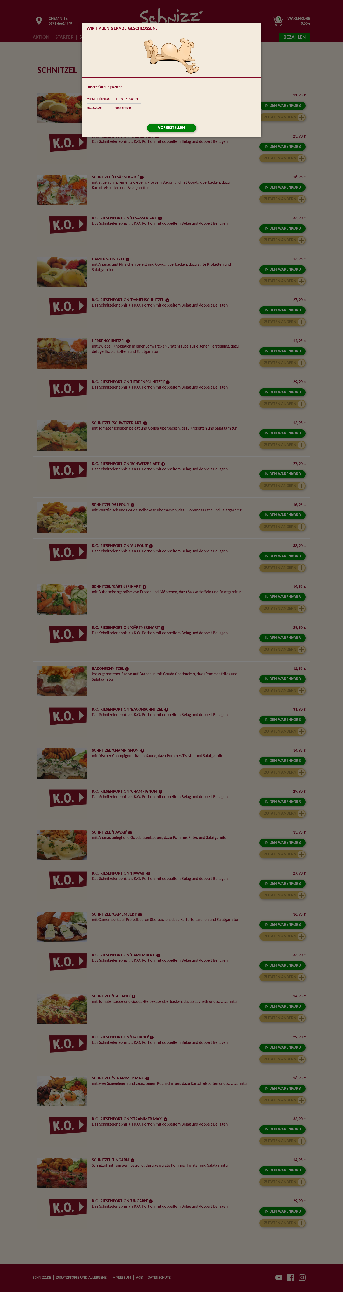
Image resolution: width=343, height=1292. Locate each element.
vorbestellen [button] (171, 128)
